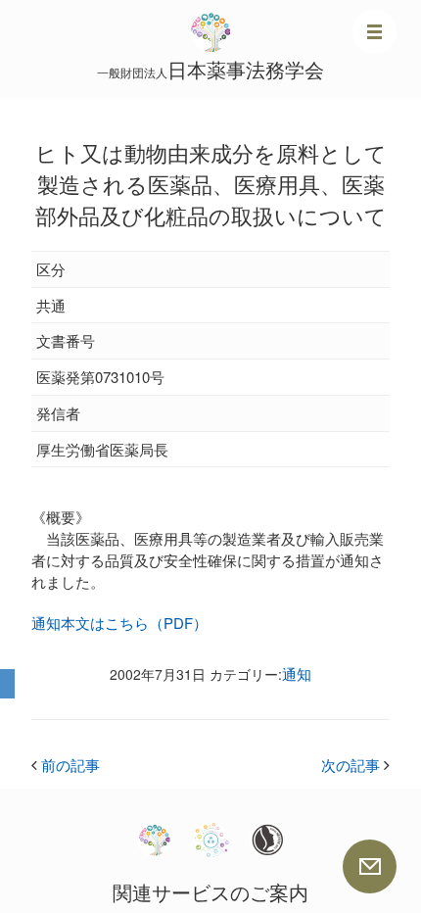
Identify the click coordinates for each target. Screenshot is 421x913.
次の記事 (355, 764)
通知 (296, 673)
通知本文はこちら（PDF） (119, 622)
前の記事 (65, 764)
